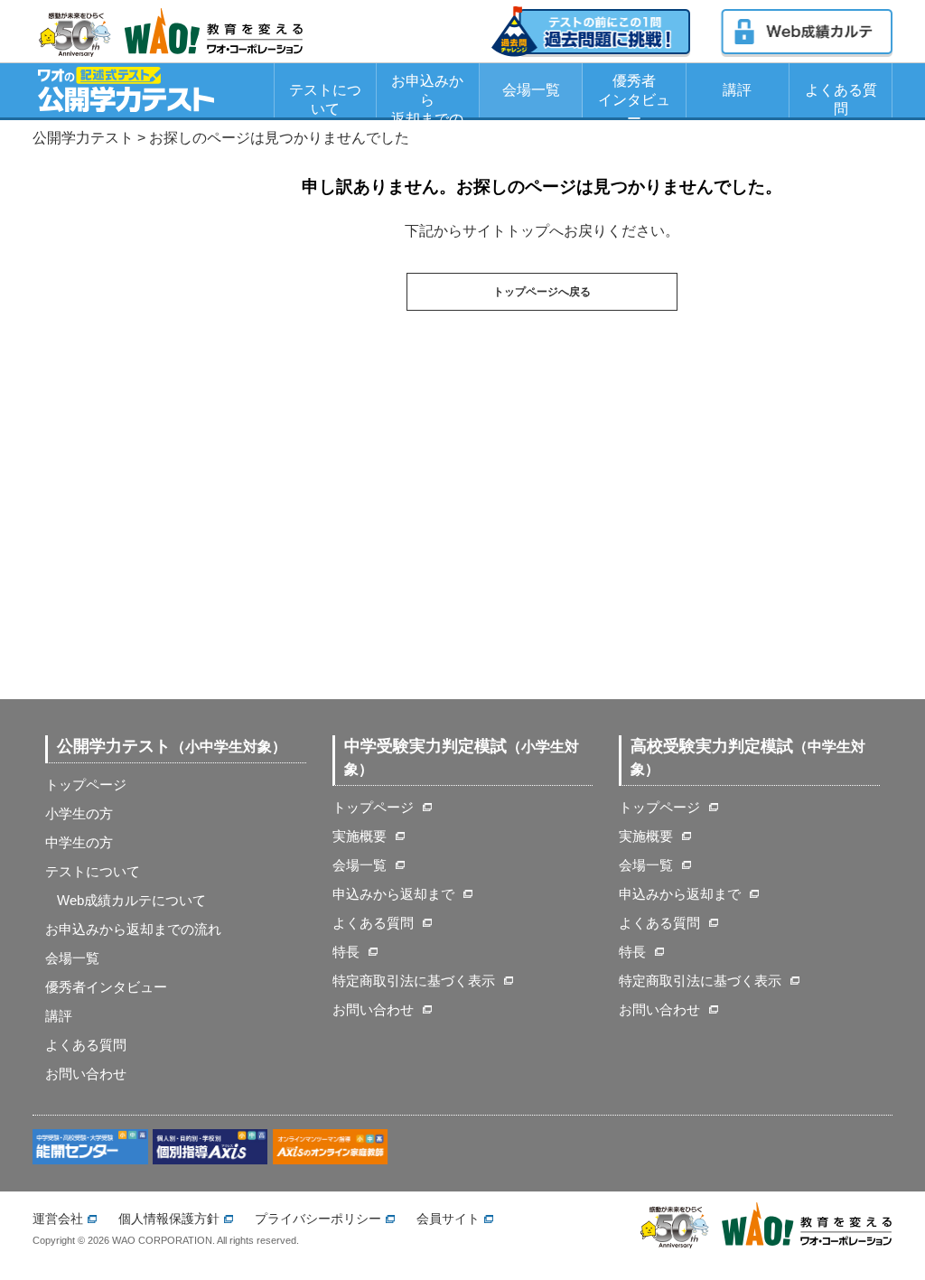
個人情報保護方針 (169, 1218)
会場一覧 (531, 90)
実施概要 (359, 836)
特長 (346, 951)
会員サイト (448, 1218)
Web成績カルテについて (131, 900)
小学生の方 (79, 813)
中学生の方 (79, 842)
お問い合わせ (85, 1073)
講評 (737, 90)
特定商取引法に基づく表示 (413, 980)
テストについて (325, 99)
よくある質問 (841, 99)
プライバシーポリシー (318, 1218)
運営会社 (58, 1218)
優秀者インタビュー (634, 95)
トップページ (85, 784)
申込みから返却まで (393, 894)
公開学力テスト (83, 137)
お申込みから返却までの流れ (427, 95)
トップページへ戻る (542, 291)
